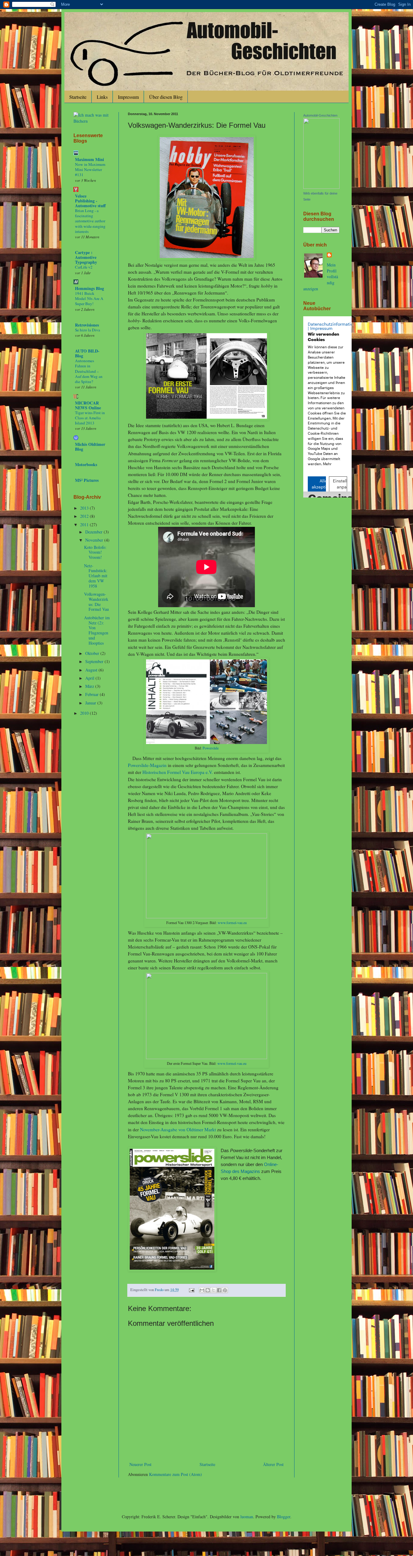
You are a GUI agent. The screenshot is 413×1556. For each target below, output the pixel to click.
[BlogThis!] (208, 1290)
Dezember (94, 532)
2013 (85, 508)
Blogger (283, 1516)
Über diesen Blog (166, 97)
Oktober (92, 653)
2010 (85, 713)
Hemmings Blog (89, 288)
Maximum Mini (89, 159)
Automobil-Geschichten (320, 115)
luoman (246, 1516)
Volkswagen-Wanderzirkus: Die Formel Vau (96, 601)
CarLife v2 (84, 267)
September (95, 661)
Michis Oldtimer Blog (90, 446)
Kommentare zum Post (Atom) (175, 1474)
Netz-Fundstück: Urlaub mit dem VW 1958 (95, 576)
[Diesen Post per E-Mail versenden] (202, 1290)
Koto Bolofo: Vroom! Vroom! (95, 552)
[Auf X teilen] (213, 1290)
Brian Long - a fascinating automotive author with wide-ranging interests (90, 221)
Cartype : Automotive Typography (86, 257)
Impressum (128, 97)
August (92, 670)
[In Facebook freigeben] (219, 1290)
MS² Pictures (87, 480)
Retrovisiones (87, 325)
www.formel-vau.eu (232, 922)
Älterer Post (273, 1464)
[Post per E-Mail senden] (191, 1289)
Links (102, 97)
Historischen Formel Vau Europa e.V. (177, 772)
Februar (92, 694)
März (90, 686)
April (90, 678)
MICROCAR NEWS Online (88, 405)
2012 (85, 516)
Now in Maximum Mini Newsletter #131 (90, 170)
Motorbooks (86, 464)
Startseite (77, 97)
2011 (85, 524)
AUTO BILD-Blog (87, 353)
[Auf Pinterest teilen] (225, 1290)
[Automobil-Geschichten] (321, 187)
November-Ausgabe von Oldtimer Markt (178, 1129)
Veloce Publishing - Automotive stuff (90, 201)
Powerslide (211, 748)
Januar (91, 703)
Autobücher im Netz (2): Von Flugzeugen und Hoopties (97, 630)
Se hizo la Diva (87, 330)
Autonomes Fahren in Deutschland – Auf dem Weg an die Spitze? (88, 371)
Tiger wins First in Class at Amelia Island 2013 (90, 418)
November (94, 540)
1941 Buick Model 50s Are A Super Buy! (89, 299)
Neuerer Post (140, 1464)
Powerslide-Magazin (147, 765)
